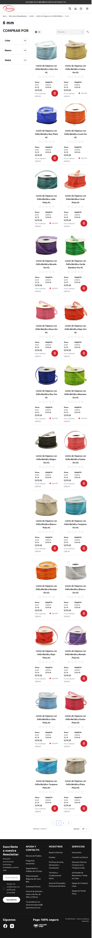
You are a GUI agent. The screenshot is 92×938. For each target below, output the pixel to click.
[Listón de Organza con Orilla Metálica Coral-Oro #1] (75, 115)
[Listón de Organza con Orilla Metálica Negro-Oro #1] (46, 440)
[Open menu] (87, 9)
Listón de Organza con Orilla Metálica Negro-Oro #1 (46, 459)
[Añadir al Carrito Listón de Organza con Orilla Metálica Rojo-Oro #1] (83, 353)
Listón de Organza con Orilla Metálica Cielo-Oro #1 (46, 69)
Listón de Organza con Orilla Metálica (49, 16)
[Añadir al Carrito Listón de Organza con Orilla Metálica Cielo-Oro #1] (54, 93)
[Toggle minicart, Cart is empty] (81, 8)
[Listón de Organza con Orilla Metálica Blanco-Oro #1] (75, 570)
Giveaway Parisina (33, 886)
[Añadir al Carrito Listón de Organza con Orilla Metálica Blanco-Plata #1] (54, 548)
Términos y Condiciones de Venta (55, 875)
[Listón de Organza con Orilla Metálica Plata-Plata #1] (75, 765)
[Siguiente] (68, 823)
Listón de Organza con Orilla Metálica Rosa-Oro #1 (46, 329)
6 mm (67, 16)
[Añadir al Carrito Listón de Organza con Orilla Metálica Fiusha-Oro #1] (83, 483)
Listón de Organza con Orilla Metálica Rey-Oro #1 (46, 394)
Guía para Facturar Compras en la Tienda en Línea (79, 865)
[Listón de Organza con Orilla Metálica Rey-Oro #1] (46, 375)
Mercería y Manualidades (18, 16)
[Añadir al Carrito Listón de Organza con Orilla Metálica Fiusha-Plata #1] (83, 743)
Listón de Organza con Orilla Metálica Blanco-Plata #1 (46, 524)
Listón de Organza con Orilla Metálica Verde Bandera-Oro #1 (75, 264)
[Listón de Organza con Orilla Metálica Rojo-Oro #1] (75, 310)
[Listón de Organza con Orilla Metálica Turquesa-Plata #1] (46, 765)
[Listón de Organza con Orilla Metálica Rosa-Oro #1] (46, 310)
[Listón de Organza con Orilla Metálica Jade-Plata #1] (46, 180)
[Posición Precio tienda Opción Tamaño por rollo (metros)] (70, 32)
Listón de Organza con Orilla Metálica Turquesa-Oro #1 (75, 524)
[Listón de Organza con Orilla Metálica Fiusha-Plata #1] (75, 700)
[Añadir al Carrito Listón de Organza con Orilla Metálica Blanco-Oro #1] (83, 613)
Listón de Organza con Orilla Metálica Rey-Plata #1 (46, 134)
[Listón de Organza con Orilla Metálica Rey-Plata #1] (46, 115)
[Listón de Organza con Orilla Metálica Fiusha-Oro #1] (75, 440)
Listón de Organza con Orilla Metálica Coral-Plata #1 (75, 199)
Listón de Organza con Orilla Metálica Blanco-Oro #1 (75, 589)
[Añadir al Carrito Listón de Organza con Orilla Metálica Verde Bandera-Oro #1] (83, 288)
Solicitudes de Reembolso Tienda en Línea (79, 875)
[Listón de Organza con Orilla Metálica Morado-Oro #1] (46, 245)
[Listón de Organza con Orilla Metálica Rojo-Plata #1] (46, 635)
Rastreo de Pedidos (34, 856)
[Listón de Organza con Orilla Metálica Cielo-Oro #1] (46, 50)
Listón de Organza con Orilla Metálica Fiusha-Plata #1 (75, 719)
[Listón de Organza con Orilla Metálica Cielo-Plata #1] (46, 700)
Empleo (52, 857)
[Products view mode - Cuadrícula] (36, 32)
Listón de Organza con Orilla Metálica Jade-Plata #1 (46, 199)
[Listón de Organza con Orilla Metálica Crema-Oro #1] (75, 50)
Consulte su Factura (80, 857)
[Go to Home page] (9, 8)
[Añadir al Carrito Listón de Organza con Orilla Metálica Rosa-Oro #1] (54, 353)
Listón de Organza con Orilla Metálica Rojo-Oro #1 (75, 329)
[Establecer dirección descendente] (87, 32)
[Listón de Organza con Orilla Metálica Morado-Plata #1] (75, 635)
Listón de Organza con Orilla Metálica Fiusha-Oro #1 (75, 459)
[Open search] (70, 8)
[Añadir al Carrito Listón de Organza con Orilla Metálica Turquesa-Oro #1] (83, 548)
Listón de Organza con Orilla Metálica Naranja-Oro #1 (46, 589)
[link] (53, 823)
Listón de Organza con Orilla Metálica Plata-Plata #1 (75, 784)
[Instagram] (12, 926)
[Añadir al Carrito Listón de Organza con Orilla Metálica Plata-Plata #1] (83, 808)
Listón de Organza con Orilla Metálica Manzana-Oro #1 (75, 394)
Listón (31, 16)
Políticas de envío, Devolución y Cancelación (56, 865)
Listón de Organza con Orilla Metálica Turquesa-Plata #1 (46, 784)
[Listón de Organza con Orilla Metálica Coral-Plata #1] (75, 180)
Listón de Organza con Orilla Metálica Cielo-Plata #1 (46, 719)
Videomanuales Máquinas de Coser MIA (33, 879)
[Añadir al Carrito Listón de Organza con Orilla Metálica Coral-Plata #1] (83, 223)
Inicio (5, 16)
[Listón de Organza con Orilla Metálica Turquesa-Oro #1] (75, 505)
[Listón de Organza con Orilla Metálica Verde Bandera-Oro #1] (75, 245)
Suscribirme (11, 899)
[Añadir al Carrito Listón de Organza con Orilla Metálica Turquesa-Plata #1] (54, 808)
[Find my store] (75, 8)
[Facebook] (5, 926)
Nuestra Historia (56, 852)
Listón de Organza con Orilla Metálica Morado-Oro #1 (46, 264)
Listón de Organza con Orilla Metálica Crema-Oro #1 (75, 69)
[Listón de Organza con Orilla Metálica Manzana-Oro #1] (75, 375)
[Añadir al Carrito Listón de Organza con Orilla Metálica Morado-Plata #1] (83, 678)
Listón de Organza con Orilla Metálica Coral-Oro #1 (75, 134)
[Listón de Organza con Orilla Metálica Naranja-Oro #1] (46, 570)
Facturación (76, 852)
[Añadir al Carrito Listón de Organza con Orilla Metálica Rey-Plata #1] (54, 158)
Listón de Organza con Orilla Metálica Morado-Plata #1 (75, 654)
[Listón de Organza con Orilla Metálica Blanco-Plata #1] (46, 505)
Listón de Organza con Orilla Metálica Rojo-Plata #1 (46, 654)
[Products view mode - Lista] (39, 32)
